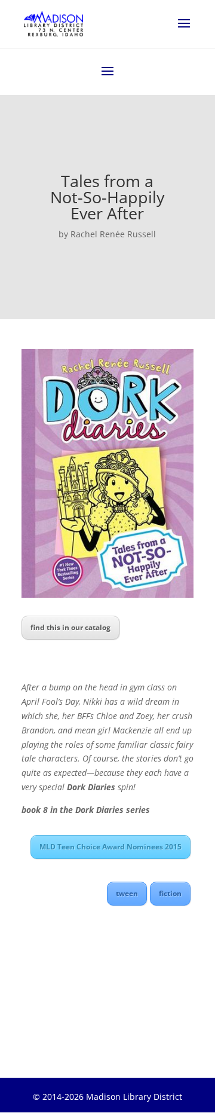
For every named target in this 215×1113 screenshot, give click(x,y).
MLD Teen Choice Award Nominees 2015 (110, 847)
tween (127, 893)
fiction (170, 893)
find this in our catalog (70, 627)
